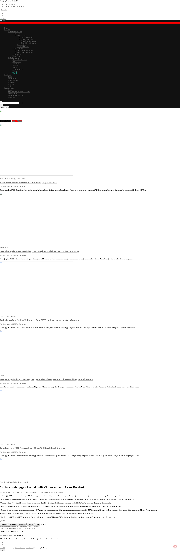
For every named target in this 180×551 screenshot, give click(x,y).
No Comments (21, 186)
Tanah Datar (16, 56)
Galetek (10, 86)
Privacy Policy (13, 93)
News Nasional (23, 482)
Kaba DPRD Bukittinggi (25, 52)
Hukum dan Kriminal (19, 60)
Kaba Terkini (21, 178)
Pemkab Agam (21, 35)
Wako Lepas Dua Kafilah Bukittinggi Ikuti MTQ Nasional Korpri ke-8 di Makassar (39, 320)
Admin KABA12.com (7, 492)
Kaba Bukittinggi (18, 48)
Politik (14, 67)
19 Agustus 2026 (10, 255)
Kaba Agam (16, 33)
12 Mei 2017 (19, 492)
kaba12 (2, 548)
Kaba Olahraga (17, 69)
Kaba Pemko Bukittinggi (25, 50)
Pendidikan (16, 63)
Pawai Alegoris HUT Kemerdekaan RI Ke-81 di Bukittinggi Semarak (32, 448)
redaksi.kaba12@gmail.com (14, 6)
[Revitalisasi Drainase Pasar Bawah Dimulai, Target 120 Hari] (36, 175)
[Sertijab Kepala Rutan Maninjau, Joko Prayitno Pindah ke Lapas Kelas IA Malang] (36, 244)
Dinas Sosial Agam (27, 39)
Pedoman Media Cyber (16, 95)
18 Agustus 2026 (10, 383)
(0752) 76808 (10, 4)
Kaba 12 (7, 30)
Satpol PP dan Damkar (28, 43)
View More (17, 121)
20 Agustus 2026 (10, 186)
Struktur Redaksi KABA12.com (19, 92)
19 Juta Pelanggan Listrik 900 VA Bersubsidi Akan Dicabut (43, 492)
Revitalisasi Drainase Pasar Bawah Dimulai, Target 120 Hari (28, 182)
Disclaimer (11, 97)
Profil (10, 90)
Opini (10, 77)
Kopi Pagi (11, 82)
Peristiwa (15, 65)
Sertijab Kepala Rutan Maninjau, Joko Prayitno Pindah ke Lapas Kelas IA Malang (39, 251)
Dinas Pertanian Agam (28, 41)
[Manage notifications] (175, 546)
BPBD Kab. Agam (27, 37)
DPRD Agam (21, 45)
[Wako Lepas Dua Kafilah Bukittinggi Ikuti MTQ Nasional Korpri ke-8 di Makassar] (36, 313)
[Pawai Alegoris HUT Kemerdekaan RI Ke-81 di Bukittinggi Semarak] (36, 441)
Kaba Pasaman (17, 54)
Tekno (14, 71)
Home (6, 28)
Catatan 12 (7, 75)
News (6, 247)
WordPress (29, 548)
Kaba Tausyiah (13, 80)
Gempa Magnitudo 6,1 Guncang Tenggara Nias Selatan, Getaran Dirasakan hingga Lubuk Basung (46, 379)
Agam (2, 247)
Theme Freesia (20, 548)
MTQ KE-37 (16, 62)
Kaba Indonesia (13, 58)
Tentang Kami (9, 88)
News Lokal (13, 482)
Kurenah (11, 84)
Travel (14, 73)
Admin (2, 186)
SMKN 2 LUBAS (23, 47)
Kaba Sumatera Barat (15, 32)
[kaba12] (1, 111)
